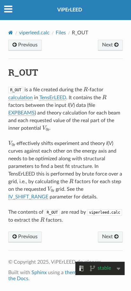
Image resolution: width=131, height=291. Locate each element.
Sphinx (39, 272)
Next (108, 44)
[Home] (10, 32)
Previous (27, 44)
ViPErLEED (69, 9)
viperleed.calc (34, 32)
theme (72, 272)
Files (61, 32)
